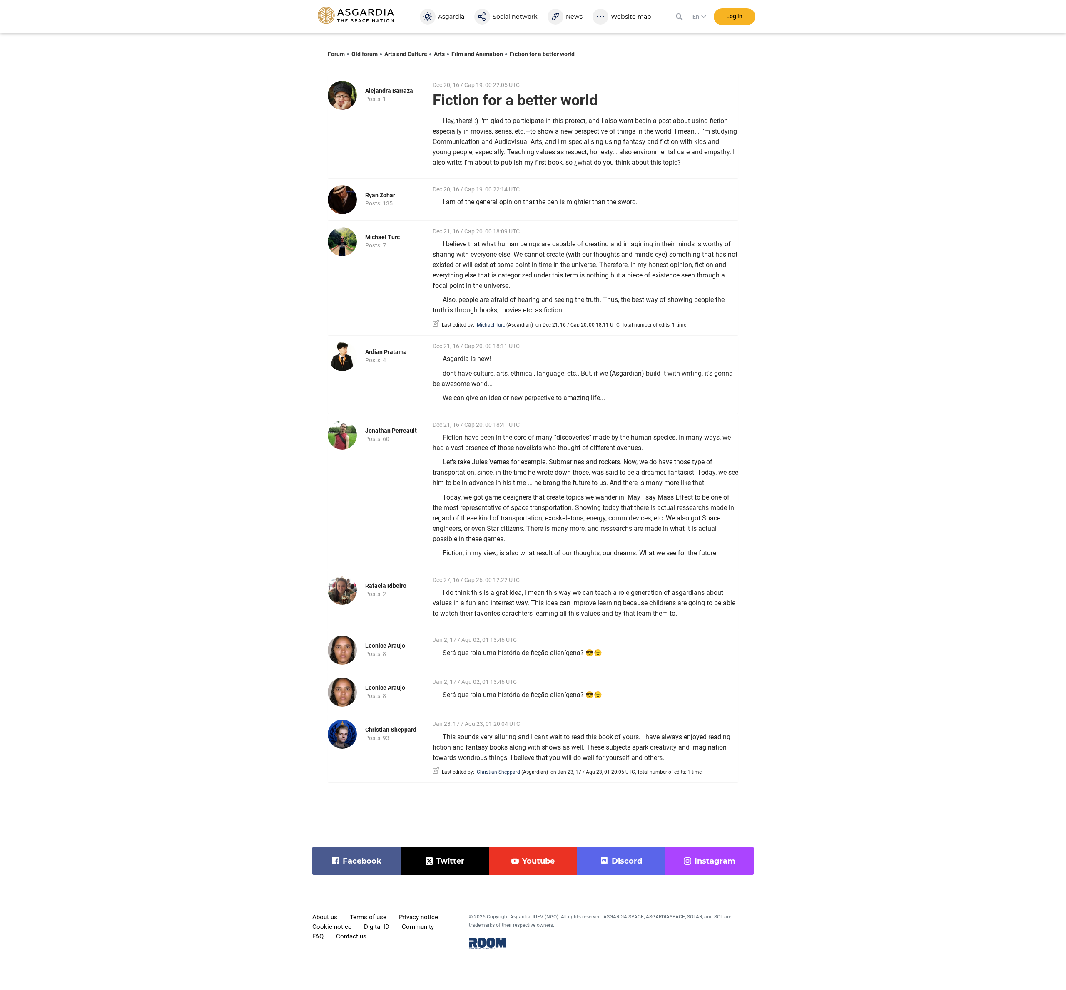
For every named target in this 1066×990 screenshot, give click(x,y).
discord (627, 861)
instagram (715, 861)
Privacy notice (418, 917)
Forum (336, 54)
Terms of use (368, 917)
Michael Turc (382, 237)
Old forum (364, 54)
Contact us (351, 936)
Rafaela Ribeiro (385, 585)
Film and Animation (477, 54)
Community (418, 927)
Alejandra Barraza (389, 90)
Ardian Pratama (386, 352)
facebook (362, 861)
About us (324, 917)
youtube (538, 861)
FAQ (318, 936)
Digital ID (376, 927)
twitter (450, 861)
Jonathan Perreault (391, 430)
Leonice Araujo (385, 645)
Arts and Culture (405, 54)
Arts (439, 54)
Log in (734, 16)
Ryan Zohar (380, 195)
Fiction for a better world (542, 54)
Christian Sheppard (390, 729)
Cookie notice (331, 927)
